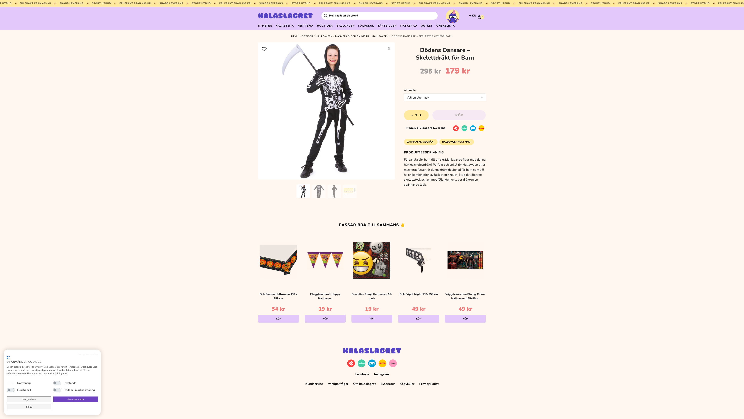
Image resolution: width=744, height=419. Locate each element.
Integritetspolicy (88, 354)
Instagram (381, 374)
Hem (294, 36)
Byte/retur (388, 384)
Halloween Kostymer (456, 141)
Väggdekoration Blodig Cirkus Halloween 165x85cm (465, 296)
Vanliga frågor (338, 384)
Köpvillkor (407, 384)
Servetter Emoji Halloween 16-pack (372, 296)
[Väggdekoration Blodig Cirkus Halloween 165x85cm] (465, 260)
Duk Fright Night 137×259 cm (419, 294)
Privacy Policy (429, 384)
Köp (459, 115)
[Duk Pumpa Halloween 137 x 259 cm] (278, 260)
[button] (389, 48)
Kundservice (314, 384)
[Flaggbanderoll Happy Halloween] (325, 260)
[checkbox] (11, 383)
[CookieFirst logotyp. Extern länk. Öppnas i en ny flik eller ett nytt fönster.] (8, 357)
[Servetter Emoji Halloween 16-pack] (371, 260)
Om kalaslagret (364, 384)
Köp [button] (278, 318)
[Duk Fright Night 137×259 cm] (418, 260)
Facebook (362, 374)
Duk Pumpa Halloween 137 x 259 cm (278, 296)
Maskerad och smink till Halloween (362, 36)
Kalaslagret (285, 16)
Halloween (324, 36)
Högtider (306, 36)
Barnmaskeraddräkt (421, 141)
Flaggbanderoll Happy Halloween (325, 296)
